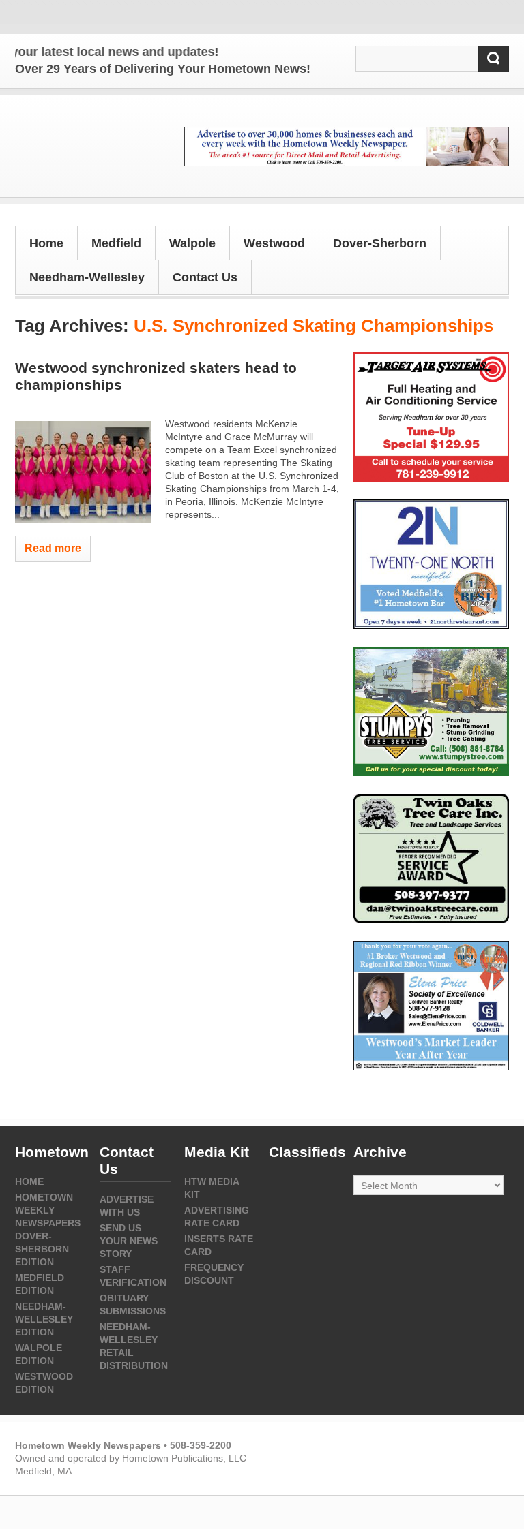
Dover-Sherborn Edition (42, 1249)
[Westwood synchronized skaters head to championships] (83, 472)
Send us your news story (129, 1240)
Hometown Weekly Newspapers (48, 1210)
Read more (53, 548)
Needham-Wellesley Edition (44, 1319)
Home (46, 243)
